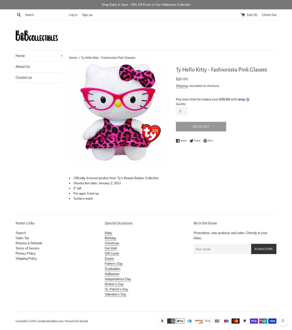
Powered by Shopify (76, 321)
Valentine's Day (115, 294)
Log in (73, 14)
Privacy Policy (26, 253)
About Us (23, 66)
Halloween (112, 274)
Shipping (182, 85)
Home (39, 56)
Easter (109, 258)
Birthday (110, 238)
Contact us (24, 77)
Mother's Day (114, 284)
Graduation (112, 268)
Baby (108, 233)
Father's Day (114, 263)
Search (21, 233)
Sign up (87, 14)
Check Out (269, 14)
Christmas (112, 243)
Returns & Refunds (29, 243)
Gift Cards (112, 253)
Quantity (181, 104)
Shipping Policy (26, 258)
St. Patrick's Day (116, 289)
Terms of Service (27, 248)
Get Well (111, 248)
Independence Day (118, 279)
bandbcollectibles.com (50, 321)
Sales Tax (22, 238)
